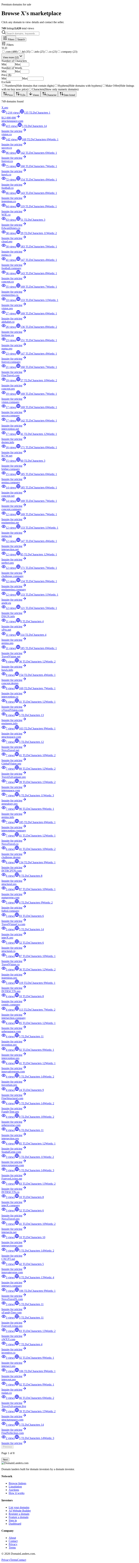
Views (36, 95)
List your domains (19, 1507)
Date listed (69, 95)
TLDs (23, 95)
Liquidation (15, 1486)
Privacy (13, 1544)
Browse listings (17, 1483)
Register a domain (19, 1513)
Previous (7, 1446)
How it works (16, 1493)
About (12, 1537)
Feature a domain (18, 1517)
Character (51, 95)
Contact (13, 1541)
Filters (10, 39)
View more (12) (11, 57)
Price (10, 95)
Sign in (13, 1520)
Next (5, 1459)
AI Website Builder (20, 1510)
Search (21, 39)
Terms (12, 1547)
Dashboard (15, 1523)
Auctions (14, 1489)
